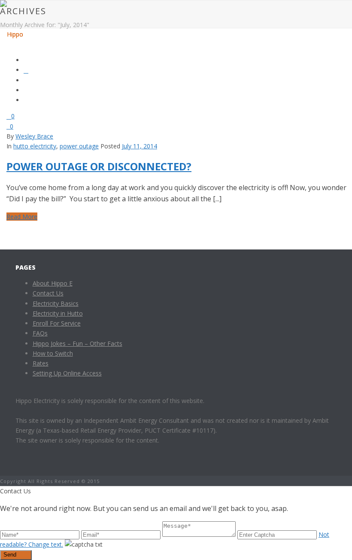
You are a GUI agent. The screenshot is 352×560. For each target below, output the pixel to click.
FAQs (40, 333)
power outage (79, 146)
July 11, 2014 (139, 146)
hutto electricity (34, 146)
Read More (21, 216)
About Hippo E (53, 283)
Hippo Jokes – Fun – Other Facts (77, 343)
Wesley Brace (34, 136)
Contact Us (48, 293)
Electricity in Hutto (58, 313)
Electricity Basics (56, 303)
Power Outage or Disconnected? (98, 166)
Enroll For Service (57, 323)
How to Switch (53, 353)
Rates (41, 363)
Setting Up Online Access (67, 373)
